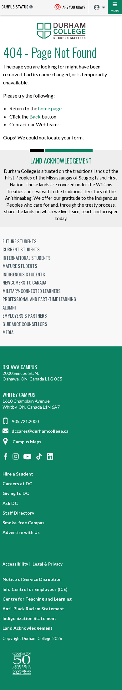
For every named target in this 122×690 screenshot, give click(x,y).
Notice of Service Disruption (32, 579)
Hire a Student (18, 473)
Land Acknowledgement (61, 161)
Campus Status (15, 6)
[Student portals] (98, 7)
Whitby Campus (19, 395)
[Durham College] (61, 30)
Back (35, 116)
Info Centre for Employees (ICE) (35, 589)
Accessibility (15, 564)
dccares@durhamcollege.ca (40, 431)
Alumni (9, 307)
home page (50, 108)
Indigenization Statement (29, 618)
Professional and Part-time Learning (39, 298)
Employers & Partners (25, 315)
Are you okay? (73, 7)
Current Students (21, 249)
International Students (27, 257)
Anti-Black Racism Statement (33, 608)
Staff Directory (18, 513)
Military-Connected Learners (32, 290)
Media (8, 332)
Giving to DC (16, 493)
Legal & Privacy (48, 564)
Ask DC (10, 503)
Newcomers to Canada (24, 282)
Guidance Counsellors (25, 323)
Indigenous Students (24, 274)
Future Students (20, 241)
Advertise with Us (21, 532)
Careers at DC (17, 483)
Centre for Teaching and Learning (37, 599)
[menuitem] (98, 8)
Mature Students (20, 265)
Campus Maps (27, 441)
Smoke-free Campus (23, 522)
